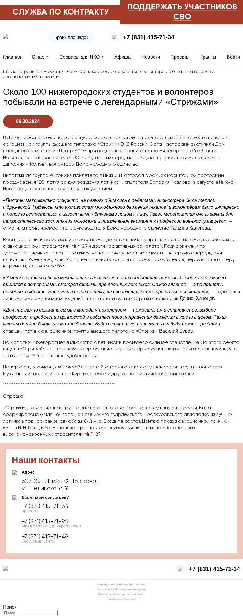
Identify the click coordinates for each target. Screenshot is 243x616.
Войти (233, 57)
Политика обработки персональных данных (121, 594)
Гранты (208, 57)
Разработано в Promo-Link (121, 599)
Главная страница (21, 72)
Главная (12, 57)
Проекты (180, 57)
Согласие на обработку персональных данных (121, 589)
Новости (150, 57)
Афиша (122, 57)
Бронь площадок (71, 37)
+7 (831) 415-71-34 (148, 37)
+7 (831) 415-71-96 (45, 521)
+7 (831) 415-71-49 (45, 537)
